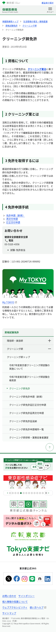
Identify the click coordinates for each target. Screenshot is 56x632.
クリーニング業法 (37, 69)
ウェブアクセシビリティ (14, 607)
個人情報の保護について (15, 601)
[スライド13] (43, 493)
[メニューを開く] (50, 10)
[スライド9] (32, 493)
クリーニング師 (15, 349)
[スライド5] (21, 493)
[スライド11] (37, 493)
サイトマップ (9, 613)
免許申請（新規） (15, 215)
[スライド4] (18, 493)
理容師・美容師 (15, 340)
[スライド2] (12, 493)
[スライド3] (15, 493)
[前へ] (7, 493)
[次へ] (49, 493)
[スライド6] (23, 493)
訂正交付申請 (13, 222)
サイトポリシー (26, 596)
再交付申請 (12, 219)
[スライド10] (34, 493)
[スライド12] (40, 493)
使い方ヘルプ (37, 607)
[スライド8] (29, 493)
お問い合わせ (9, 596)
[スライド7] (26, 493)
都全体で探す (48, 2)
